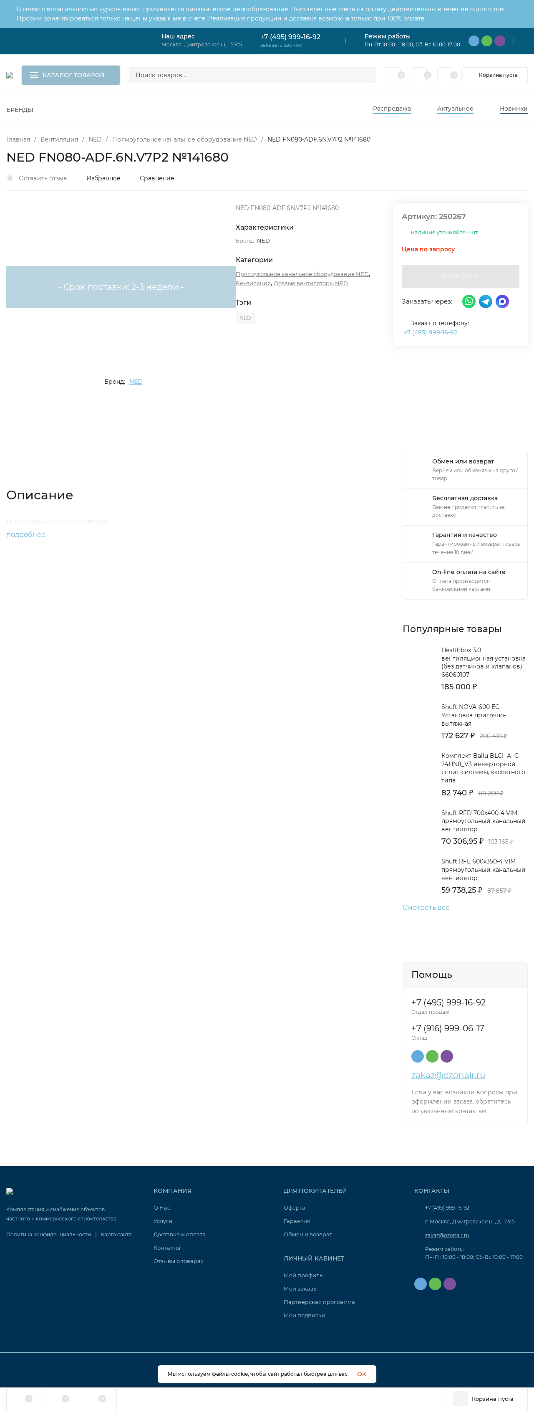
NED (95, 139)
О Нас (162, 1207)
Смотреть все (426, 907)
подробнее (26, 535)
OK (361, 1374)
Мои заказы (300, 1288)
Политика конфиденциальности (48, 1234)
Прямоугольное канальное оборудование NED (184, 139)
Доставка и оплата (180, 1234)
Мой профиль (303, 1275)
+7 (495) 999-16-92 (290, 37)
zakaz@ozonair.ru (448, 1075)
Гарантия (297, 1221)
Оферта (294, 1207)
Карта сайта (116, 1234)
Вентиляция (59, 139)
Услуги (163, 1221)
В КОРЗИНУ (460, 276)
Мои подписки (304, 1315)
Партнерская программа (319, 1302)
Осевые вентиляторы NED (311, 283)
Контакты (167, 1247)
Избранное (103, 178)
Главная (18, 139)
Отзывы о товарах (179, 1261)
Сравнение (157, 178)
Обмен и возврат (308, 1234)
